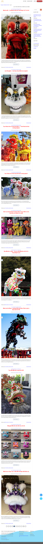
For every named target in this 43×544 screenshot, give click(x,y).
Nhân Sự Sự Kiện (6, 4)
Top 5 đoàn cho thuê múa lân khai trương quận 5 (16, 173)
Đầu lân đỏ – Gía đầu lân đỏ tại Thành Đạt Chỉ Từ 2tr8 (16, 10)
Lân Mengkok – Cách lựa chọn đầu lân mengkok (16, 70)
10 (23, 526)
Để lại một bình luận (28, 67)
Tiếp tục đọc (16, 64)
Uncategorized (36, 46)
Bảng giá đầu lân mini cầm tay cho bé (16, 425)
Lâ (20, 532)
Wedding (35, 48)
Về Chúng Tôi (31, 533)
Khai (21, 532)
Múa (19, 532)
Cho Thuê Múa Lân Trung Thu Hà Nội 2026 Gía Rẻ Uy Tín (38, 20)
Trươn (23, 532)
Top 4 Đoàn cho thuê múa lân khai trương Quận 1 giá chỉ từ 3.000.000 (38, 30)
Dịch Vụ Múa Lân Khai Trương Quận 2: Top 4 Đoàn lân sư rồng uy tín (38, 25)
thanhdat (20, 12)
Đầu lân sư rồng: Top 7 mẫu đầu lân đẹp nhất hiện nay (16, 471)
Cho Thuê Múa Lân (7, 67)
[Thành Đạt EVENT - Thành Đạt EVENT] (7, 1)
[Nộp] (41, 10)
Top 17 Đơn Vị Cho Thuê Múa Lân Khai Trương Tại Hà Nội (37, 15)
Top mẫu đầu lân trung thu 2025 (16, 370)
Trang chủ (2, 4)
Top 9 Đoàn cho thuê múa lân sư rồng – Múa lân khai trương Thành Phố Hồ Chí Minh (38, 36)
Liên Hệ (31, 532)
